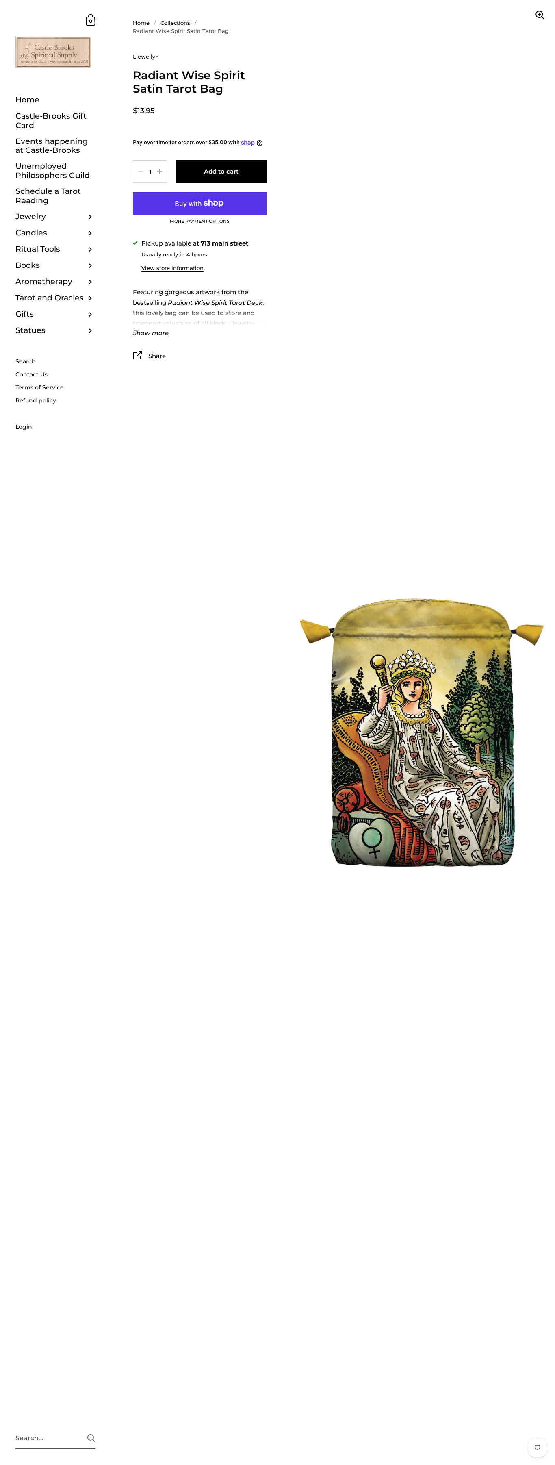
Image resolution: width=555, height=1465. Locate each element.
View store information (172, 268)
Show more (151, 333)
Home (141, 23)
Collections (175, 23)
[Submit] (91, 1438)
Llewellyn (146, 56)
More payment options (200, 221)
